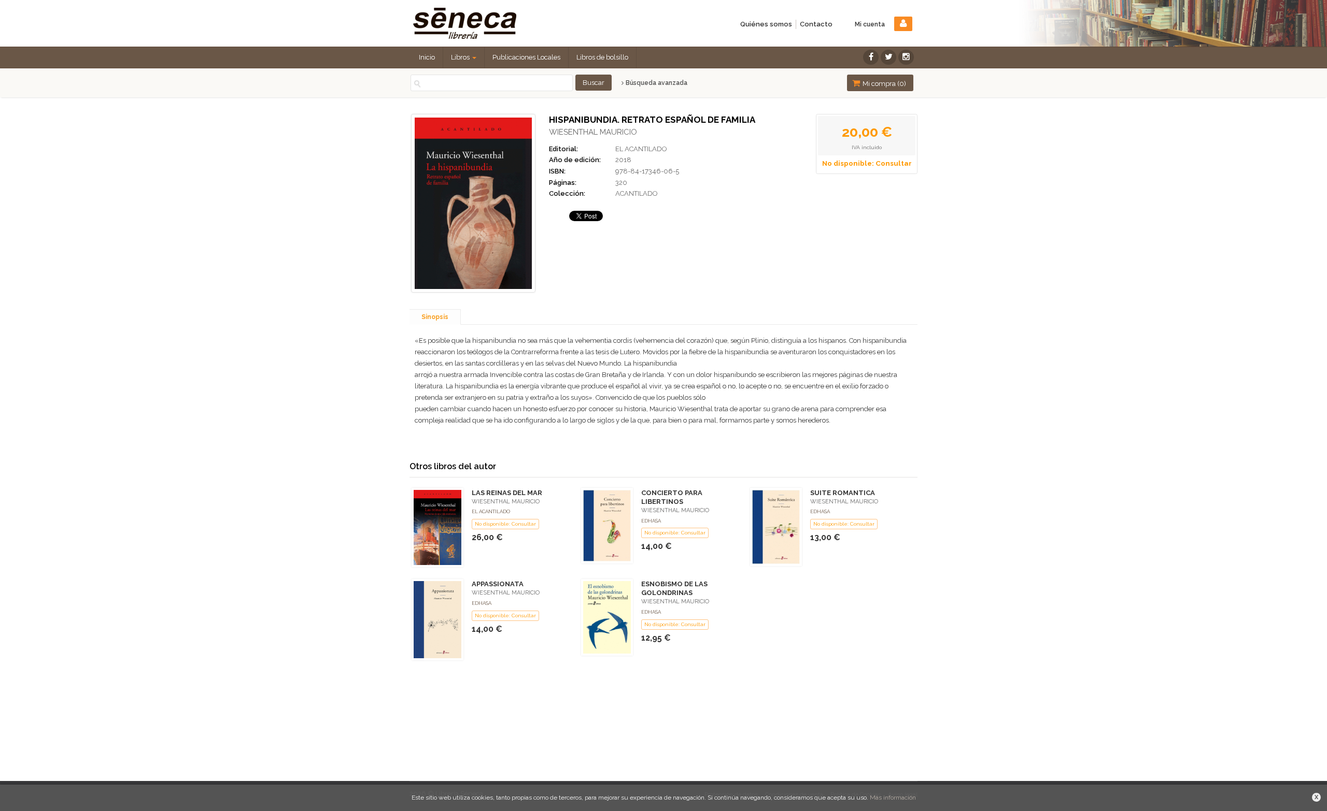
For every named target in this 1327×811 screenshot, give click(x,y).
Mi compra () (883, 84)
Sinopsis (434, 317)
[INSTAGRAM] (906, 57)
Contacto (816, 24)
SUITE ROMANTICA (842, 493)
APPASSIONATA (498, 584)
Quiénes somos (766, 24)
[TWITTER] (888, 57)
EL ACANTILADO (641, 149)
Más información (893, 797)
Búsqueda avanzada (655, 83)
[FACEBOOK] (871, 57)
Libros (461, 57)
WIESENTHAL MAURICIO (593, 132)
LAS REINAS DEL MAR (507, 493)
